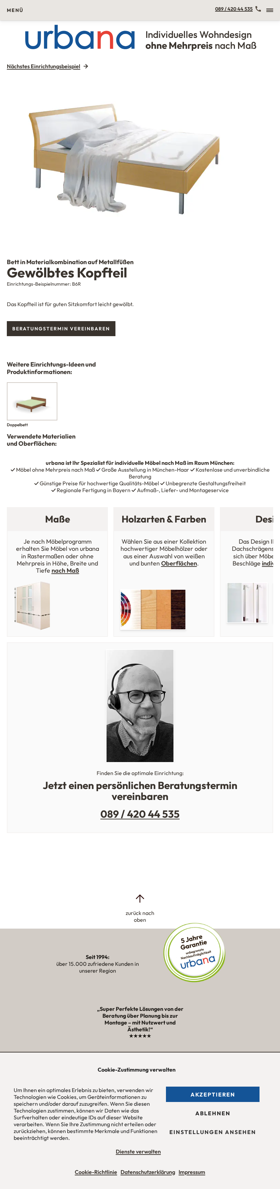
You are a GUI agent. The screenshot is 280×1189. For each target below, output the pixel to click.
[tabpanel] (140, 159)
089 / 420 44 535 (234, 9)
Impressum (192, 1172)
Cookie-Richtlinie (96, 1172)
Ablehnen (212, 1113)
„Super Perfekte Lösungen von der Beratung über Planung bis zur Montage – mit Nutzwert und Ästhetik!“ (140, 1022)
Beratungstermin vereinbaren (61, 329)
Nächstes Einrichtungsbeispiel (43, 66)
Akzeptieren (213, 1094)
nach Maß (65, 570)
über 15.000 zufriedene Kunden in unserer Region (97, 964)
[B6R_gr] (140, 159)
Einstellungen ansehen (212, 1132)
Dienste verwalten (138, 1151)
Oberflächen (179, 563)
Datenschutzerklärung (148, 1172)
